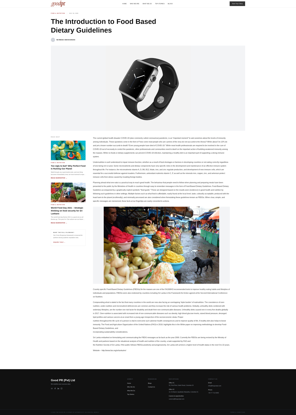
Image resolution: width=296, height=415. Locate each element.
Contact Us (151, 387)
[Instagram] (61, 388)
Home (124, 4)
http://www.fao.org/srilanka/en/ (114, 350)
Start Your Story (237, 4)
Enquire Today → (59, 242)
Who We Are (134, 4)
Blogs (170, 4)
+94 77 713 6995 (213, 393)
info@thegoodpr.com (214, 386)
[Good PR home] (58, 4)
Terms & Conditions (237, 412)
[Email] (52, 388)
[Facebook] (55, 388)
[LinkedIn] (58, 388)
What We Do (147, 4)
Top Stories (160, 4)
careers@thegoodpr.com (176, 399)
